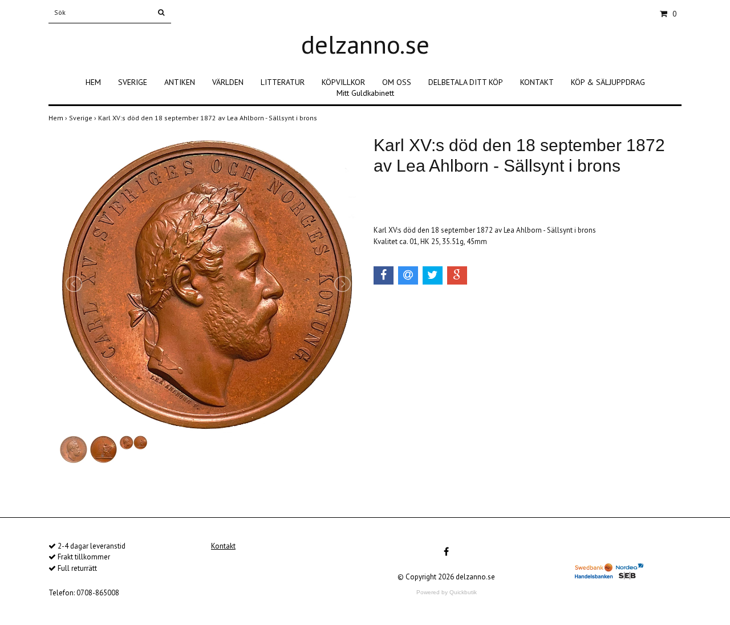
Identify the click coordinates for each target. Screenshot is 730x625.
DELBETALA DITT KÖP (465, 82)
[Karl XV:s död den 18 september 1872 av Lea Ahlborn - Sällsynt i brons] (208, 284)
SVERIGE (132, 82)
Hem (58, 117)
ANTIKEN (179, 82)
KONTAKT (537, 82)
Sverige (83, 117)
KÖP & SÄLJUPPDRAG (608, 82)
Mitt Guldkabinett (365, 93)
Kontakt (223, 546)
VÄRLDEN (228, 82)
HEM (93, 82)
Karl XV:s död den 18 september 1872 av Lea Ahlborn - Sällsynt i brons (208, 117)
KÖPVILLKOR (343, 82)
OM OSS (396, 82)
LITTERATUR (283, 82)
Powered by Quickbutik (446, 592)
